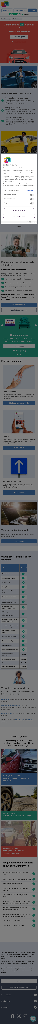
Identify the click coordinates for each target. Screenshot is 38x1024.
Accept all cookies (19, 210)
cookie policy (17, 184)
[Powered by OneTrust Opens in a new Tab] (29, 222)
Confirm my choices (19, 216)
